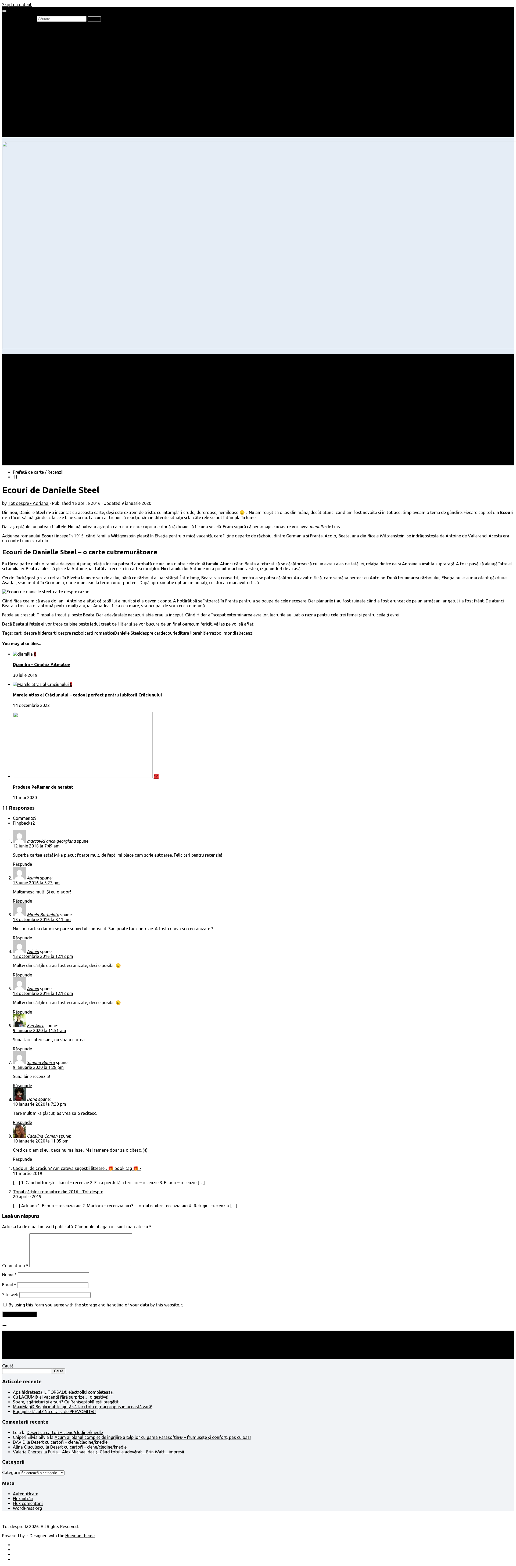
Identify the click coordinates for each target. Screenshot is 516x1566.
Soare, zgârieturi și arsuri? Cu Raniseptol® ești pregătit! (66, 1401)
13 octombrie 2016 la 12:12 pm (43, 956)
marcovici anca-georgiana (51, 841)
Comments (25, 818)
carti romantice (99, 633)
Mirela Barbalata (43, 914)
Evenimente (35, 130)
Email (9, 1284)
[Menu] (4, 11)
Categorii (11, 1472)
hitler (205, 633)
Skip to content (17, 4)
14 (156, 776)
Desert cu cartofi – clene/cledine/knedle (65, 1432)
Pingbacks (24, 823)
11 (15, 477)
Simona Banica (41, 1062)
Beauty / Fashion (29, 76)
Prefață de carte (28, 28)
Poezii (29, 47)
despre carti (151, 633)
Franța (316, 535)
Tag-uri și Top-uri (41, 62)
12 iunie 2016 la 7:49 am (36, 845)
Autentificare (25, 1493)
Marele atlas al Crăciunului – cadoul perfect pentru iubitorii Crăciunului (87, 694)
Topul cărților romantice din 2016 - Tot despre (58, 1191)
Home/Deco (35, 91)
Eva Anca (35, 1025)
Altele (18, 86)
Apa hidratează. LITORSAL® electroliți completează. (63, 1392)
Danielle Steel (127, 633)
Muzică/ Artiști (38, 125)
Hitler (123, 624)
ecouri (169, 633)
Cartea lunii (35, 57)
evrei (70, 563)
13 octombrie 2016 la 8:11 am (42, 919)
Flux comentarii (28, 1503)
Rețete (19, 81)
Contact (20, 134)
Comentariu (15, 1265)
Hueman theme (80, 1535)
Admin (33, 877)
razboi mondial (225, 633)
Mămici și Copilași (30, 67)
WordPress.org (27, 1508)
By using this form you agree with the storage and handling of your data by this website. (96, 1304)
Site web (10, 1294)
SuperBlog (34, 96)
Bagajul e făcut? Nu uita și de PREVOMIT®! (54, 1411)
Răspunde (22, 864)
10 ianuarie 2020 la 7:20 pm (39, 1104)
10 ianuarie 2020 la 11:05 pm (41, 1140)
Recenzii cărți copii (42, 38)
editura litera (187, 633)
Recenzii (32, 33)
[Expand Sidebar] (4, 1325)
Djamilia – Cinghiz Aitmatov (41, 664)
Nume (9, 1274)
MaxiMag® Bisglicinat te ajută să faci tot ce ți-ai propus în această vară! (82, 1406)
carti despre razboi (66, 633)
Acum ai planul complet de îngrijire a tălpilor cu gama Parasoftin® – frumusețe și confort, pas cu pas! (153, 1437)
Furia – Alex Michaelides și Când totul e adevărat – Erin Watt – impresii (116, 1451)
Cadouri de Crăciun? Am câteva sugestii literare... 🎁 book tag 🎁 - (77, 1168)
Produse (32, 115)
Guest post (34, 101)
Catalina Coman (42, 1136)
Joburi (30, 72)
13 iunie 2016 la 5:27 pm (36, 882)
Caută (7, 1365)
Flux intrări (23, 1498)
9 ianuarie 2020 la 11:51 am (39, 1030)
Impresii (20, 105)
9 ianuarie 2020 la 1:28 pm (38, 1067)
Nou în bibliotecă (40, 43)
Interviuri (32, 52)
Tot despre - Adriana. (28, 503)
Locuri (30, 120)
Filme (29, 110)
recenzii (247, 633)
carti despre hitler (31, 633)
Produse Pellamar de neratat (43, 787)
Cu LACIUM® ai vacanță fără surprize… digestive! (60, 1397)
